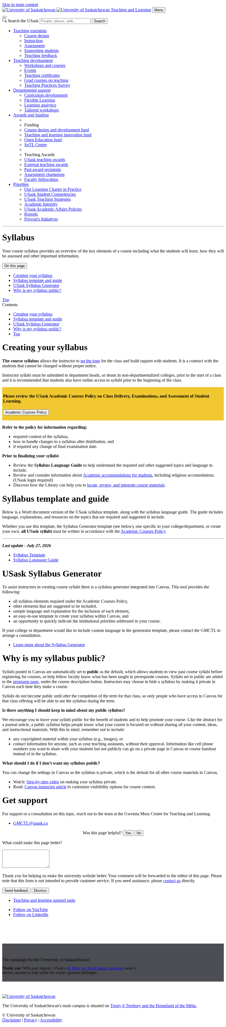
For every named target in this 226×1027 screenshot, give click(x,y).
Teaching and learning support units (44, 900)
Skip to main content (20, 4)
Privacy (30, 1020)
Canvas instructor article (45, 786)
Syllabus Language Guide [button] (35, 560)
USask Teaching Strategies (47, 199)
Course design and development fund (56, 129)
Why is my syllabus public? (37, 290)
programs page (26, 681)
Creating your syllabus (32, 275)
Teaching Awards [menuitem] (39, 154)
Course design (36, 35)
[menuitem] (118, 43)
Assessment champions (44, 174)
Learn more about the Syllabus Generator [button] (49, 644)
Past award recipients (42, 169)
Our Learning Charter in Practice (52, 189)
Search (99, 21)
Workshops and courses (44, 65)
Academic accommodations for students (117, 475)
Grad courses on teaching (46, 80)
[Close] (4, 17)
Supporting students (41, 50)
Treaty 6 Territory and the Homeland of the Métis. (153, 1005)
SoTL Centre (35, 144)
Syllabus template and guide (37, 280)
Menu (158, 10)
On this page (14, 266)
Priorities (21, 184)
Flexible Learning (39, 100)
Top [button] (5, 299)
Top (16, 334)
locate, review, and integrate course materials (126, 485)
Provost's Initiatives (41, 219)
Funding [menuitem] (31, 125)
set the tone (90, 360)
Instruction (33, 40)
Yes (128, 833)
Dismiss (40, 891)
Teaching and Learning (131, 9)
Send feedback (16, 891)
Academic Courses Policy (26, 412)
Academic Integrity (41, 204)
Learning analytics (40, 105)
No (139, 833)
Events (30, 70)
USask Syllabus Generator (36, 285)
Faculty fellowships (41, 179)
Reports (31, 214)
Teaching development (33, 60)
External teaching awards (46, 164)
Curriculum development (46, 95)
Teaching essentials (30, 30)
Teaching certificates (42, 75)
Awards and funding (31, 115)
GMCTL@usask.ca (30, 823)
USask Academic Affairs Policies (53, 209)
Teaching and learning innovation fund (58, 134)
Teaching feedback (40, 55)
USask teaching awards (44, 159)
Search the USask (23, 20)
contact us (172, 880)
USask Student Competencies (50, 194)
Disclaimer (11, 1020)
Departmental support (32, 90)
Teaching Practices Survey (47, 85)
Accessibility (51, 1020)
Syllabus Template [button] (29, 555)
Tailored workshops (41, 110)
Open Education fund (43, 139)
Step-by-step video (42, 781)
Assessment (34, 45)
